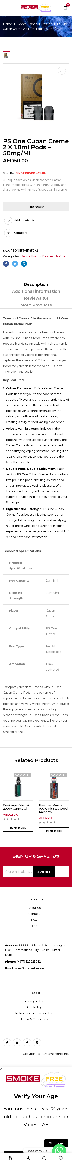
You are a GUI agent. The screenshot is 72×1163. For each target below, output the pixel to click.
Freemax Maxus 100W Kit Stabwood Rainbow (53, 808)
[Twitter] (15, 264)
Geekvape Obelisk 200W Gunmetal (16, 806)
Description (36, 284)
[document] (36, 1115)
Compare (20, 233)
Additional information (36, 291)
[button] (65, 7)
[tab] (36, 284)
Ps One (47, 24)
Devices (47, 256)
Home (7, 24)
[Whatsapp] (59, 1151)
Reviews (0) (36, 298)
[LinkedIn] (24, 264)
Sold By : (9, 173)
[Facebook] (6, 264)
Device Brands (27, 24)
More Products (36, 305)
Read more (18, 828)
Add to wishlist (25, 220)
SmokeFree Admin (31, 173)
